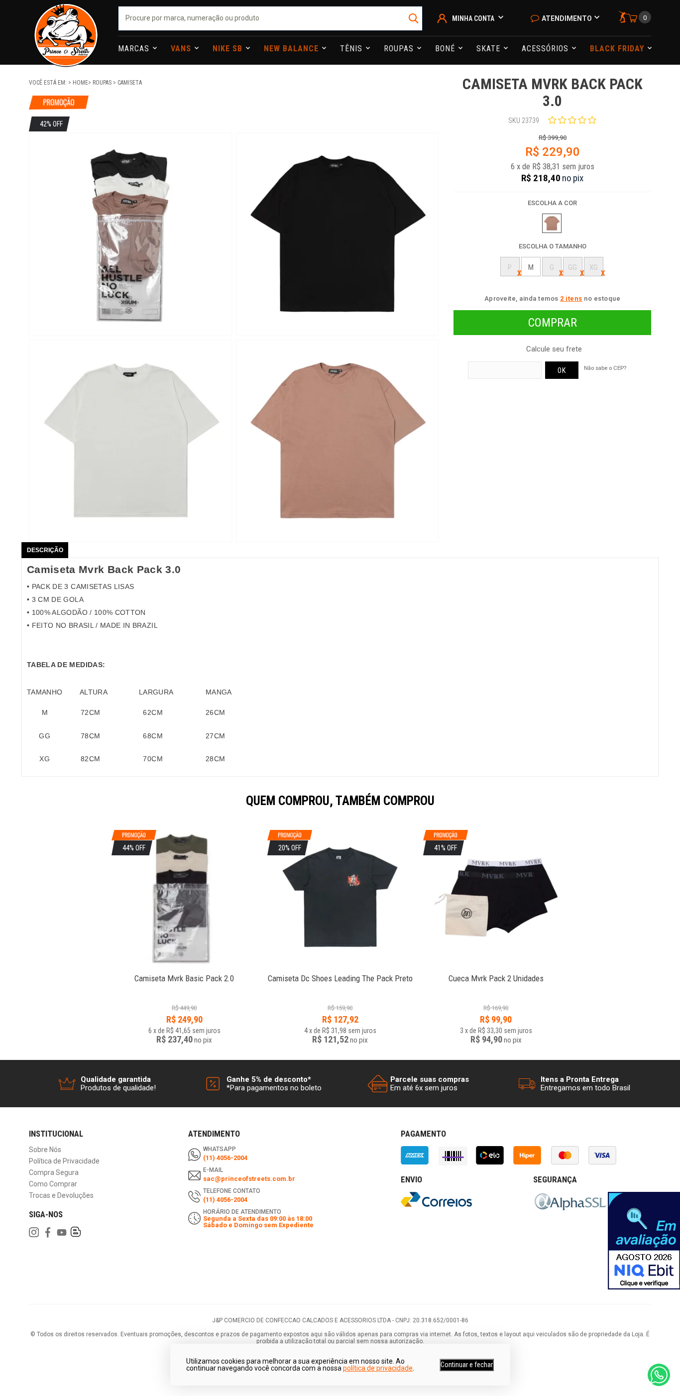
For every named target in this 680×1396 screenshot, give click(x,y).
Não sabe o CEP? (605, 368)
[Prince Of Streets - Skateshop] (66, 32)
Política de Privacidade (64, 1161)
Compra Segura (54, 1172)
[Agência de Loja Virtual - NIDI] (127, 1367)
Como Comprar (53, 1184)
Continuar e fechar (467, 1365)
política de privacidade (378, 1368)
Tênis (352, 48)
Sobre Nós (45, 1150)
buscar (414, 18)
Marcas (135, 48)
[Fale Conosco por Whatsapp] (659, 1375)
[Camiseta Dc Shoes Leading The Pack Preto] (340, 973)
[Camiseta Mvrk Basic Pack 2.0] (184, 973)
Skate (489, 48)
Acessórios (546, 48)
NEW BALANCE (292, 48)
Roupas (400, 48)
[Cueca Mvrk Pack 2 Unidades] (496, 973)
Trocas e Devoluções (61, 1195)
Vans (182, 48)
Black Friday (618, 48)
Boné (446, 48)
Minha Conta (473, 18)
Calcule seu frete (554, 349)
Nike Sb (229, 48)
